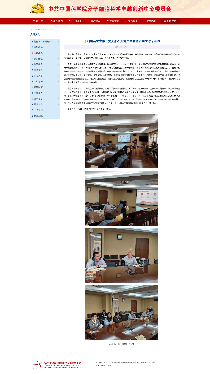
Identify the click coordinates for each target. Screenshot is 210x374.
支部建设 (38, 93)
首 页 (39, 21)
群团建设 (38, 64)
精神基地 (152, 21)
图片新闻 (38, 110)
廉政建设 (96, 21)
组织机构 (58, 21)
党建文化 (40, 29)
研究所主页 (170, 21)
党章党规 (114, 21)
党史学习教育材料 (42, 41)
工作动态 (77, 21)
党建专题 (38, 104)
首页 (32, 29)
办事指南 (38, 99)
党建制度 (38, 87)
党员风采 (133, 21)
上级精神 (38, 81)
